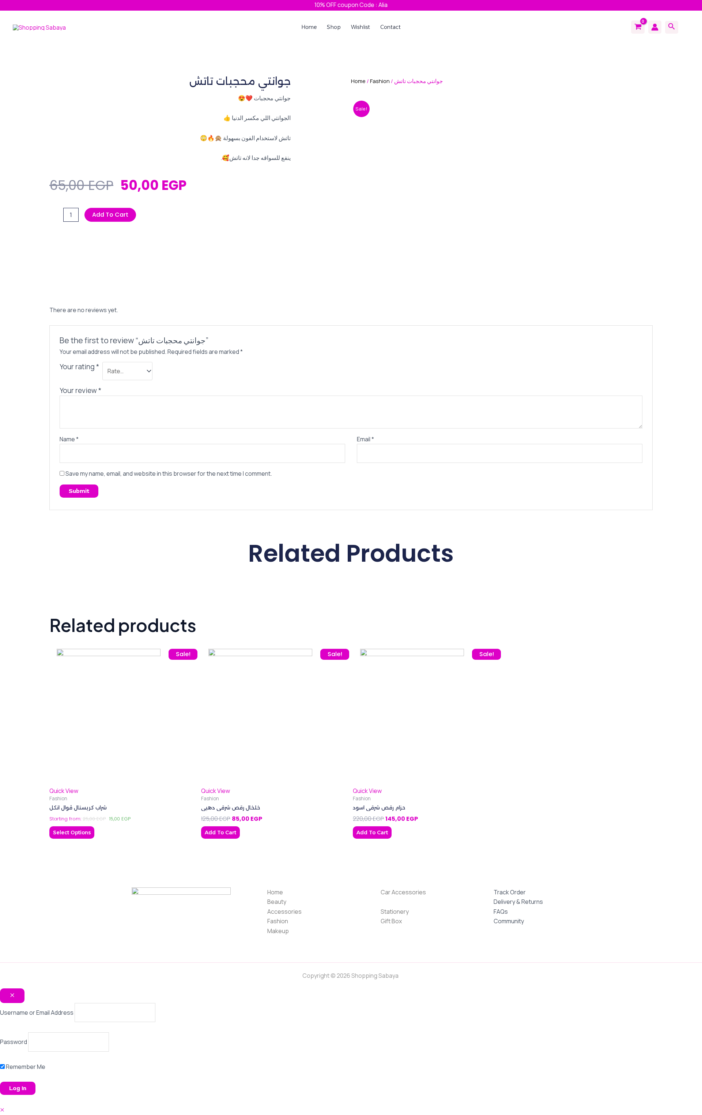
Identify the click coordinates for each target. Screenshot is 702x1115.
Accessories (284, 912)
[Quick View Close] (2, 1110)
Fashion (380, 81)
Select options (72, 832)
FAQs (501, 912)
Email (365, 439)
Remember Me (25, 1067)
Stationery (395, 912)
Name (69, 439)
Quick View (63, 791)
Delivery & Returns (518, 902)
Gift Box (391, 921)
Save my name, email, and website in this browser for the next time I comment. (168, 473)
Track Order (510, 892)
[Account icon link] (654, 27)
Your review (80, 390)
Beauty (276, 902)
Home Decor (397, 902)
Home (358, 81)
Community (509, 921)
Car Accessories (403, 892)
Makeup (278, 931)
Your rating (79, 366)
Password (13, 1042)
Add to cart (110, 214)
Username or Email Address (36, 1013)
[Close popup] (12, 995)
